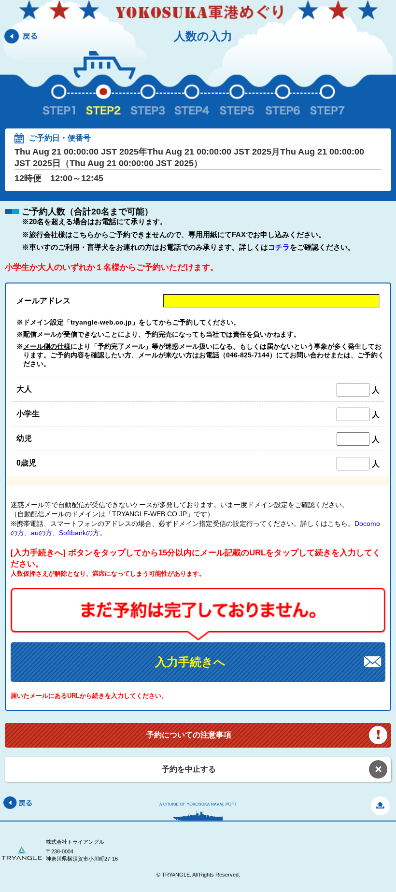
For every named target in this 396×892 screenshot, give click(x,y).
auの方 (41, 533)
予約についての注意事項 (188, 735)
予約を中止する (189, 769)
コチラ (279, 247)
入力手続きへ (190, 661)
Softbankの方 (79, 533)
